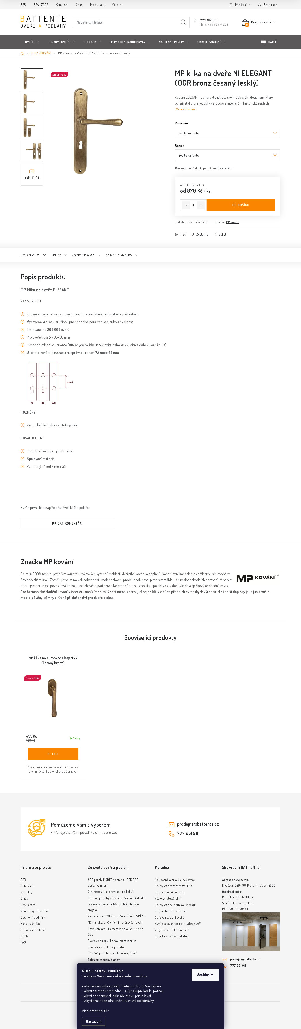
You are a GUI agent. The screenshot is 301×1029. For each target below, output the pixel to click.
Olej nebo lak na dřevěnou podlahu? (111, 891)
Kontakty (61, 4)
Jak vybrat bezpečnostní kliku (174, 886)
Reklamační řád (31, 923)
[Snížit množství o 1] (186, 205)
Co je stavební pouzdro (169, 892)
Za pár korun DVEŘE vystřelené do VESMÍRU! (116, 916)
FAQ (23, 942)
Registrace (270, 4)
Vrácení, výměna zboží (35, 911)
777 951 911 (208, 20)
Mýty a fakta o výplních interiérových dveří (115, 922)
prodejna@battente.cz (198, 824)
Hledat (183, 22)
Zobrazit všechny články (104, 959)
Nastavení (93, 1021)
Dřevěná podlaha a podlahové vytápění (112, 953)
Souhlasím (205, 974)
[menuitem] (32, 42)
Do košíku (240, 205)
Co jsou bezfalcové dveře (171, 911)
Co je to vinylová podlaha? (171, 936)
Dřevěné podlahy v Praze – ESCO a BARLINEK (117, 898)
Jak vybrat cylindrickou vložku (175, 905)
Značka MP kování (83, 255)
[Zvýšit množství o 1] (201, 205)
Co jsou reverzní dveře (169, 917)
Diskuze (56, 255)
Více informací (186, 109)
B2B (23, 4)
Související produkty (119, 255)
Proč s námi (97, 4)
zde (106, 1011)
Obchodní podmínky (34, 917)
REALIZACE (41, 4)
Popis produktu (31, 255)
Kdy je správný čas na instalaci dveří (178, 923)
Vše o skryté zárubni (168, 898)
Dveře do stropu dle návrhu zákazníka (112, 940)
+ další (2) (32, 177)
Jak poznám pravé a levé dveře (175, 880)
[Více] (268, 42)
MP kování (232, 222)
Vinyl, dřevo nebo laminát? (172, 930)
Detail (53, 754)
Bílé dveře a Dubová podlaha (106, 947)
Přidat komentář (67, 523)
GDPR (24, 936)
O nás (78, 4)
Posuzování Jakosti (33, 930)
